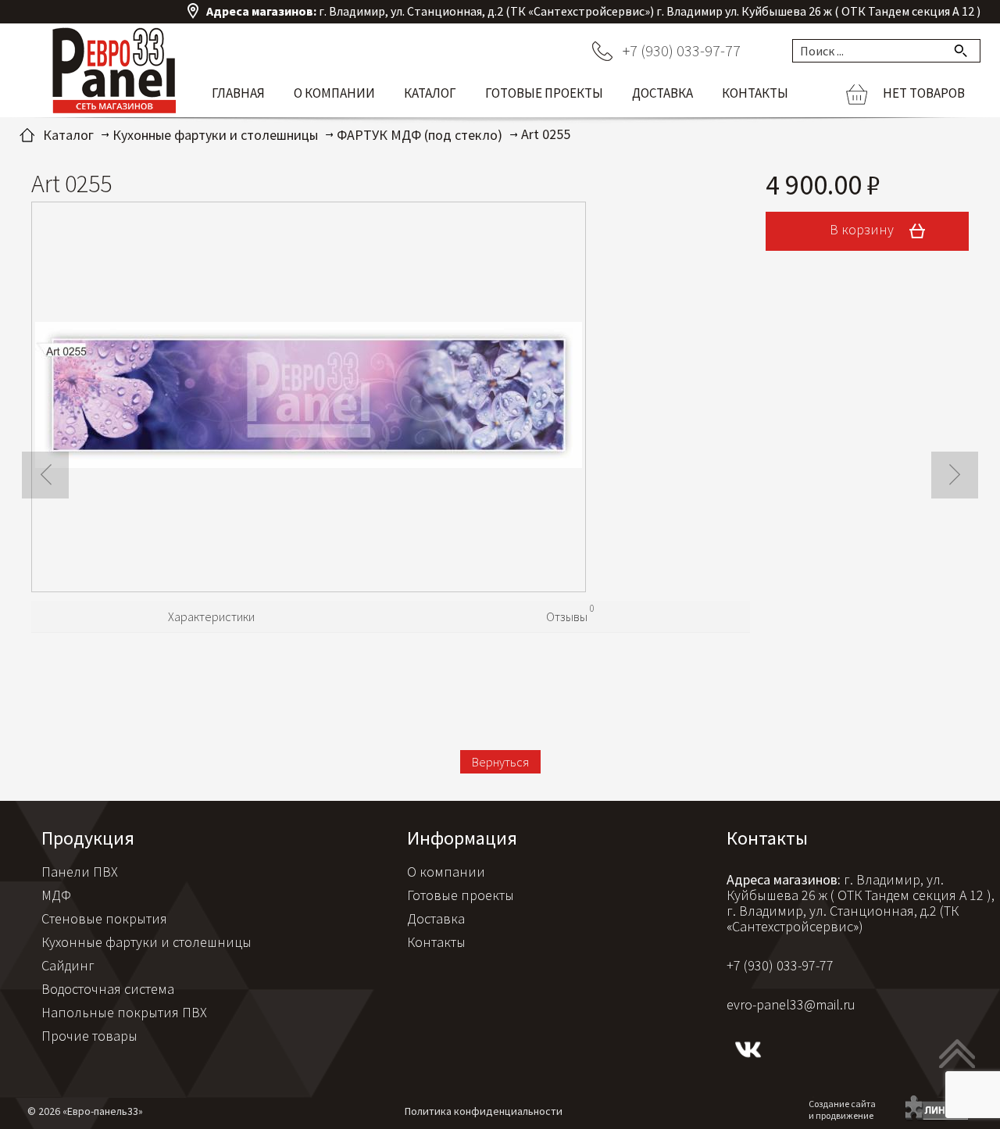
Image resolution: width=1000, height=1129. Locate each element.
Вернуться (500, 762)
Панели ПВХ (79, 872)
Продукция (87, 838)
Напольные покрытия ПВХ (124, 1012)
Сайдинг (68, 965)
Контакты (755, 93)
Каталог (430, 93)
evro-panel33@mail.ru (791, 1004)
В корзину (863, 229)
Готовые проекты (544, 93)
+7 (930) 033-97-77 (682, 50)
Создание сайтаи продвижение (842, 1109)
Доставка (662, 93)
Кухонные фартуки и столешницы (146, 942)
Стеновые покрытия (104, 918)
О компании (334, 93)
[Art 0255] (308, 397)
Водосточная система (107, 989)
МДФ (56, 895)
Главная (238, 93)
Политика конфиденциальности (483, 1111)
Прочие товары (89, 1036)
